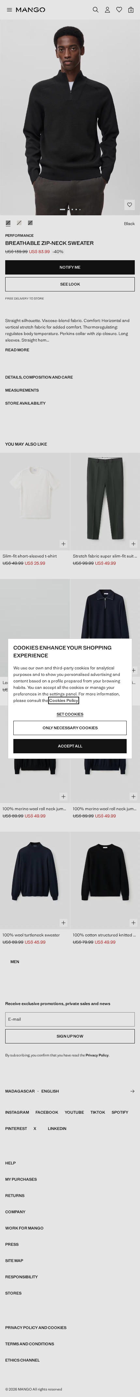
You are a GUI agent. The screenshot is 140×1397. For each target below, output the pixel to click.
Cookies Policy (63, 700)
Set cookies (70, 714)
